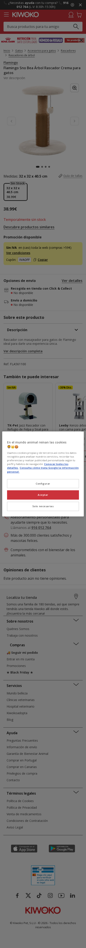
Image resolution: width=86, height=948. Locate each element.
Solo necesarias (43, 506)
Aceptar (43, 495)
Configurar (43, 483)
